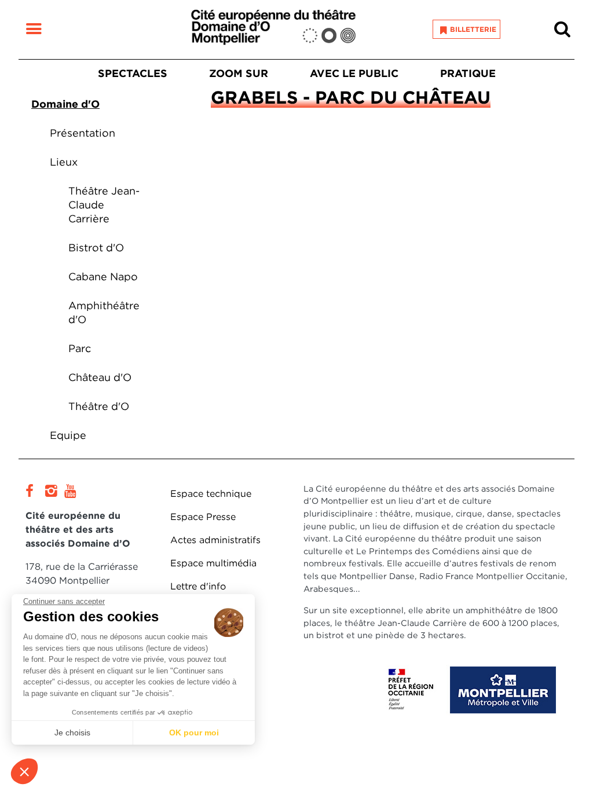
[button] (24, 771)
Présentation (82, 133)
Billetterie (473, 29)
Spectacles (132, 73)
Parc (79, 348)
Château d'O (99, 377)
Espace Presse (203, 516)
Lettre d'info (198, 586)
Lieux (64, 162)
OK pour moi (194, 732)
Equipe (68, 435)
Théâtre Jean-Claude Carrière (104, 205)
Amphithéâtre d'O (104, 312)
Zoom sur (238, 73)
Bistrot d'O (96, 247)
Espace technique (210, 493)
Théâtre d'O (98, 406)
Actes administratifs (215, 539)
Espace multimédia (213, 563)
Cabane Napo (103, 276)
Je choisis (72, 732)
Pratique (468, 73)
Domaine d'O (65, 104)
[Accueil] (273, 29)
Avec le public (354, 73)
